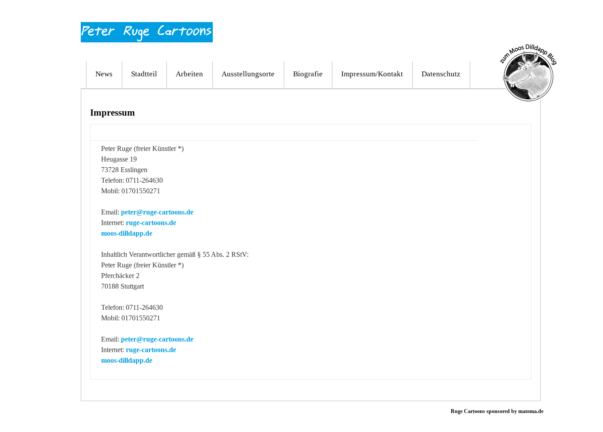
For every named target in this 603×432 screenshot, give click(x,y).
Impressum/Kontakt (372, 74)
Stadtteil (144, 74)
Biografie (308, 74)
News (104, 74)
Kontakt (523, 12)
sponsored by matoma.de (514, 411)
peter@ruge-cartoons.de (157, 212)
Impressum (494, 12)
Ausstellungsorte (248, 74)
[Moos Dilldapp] (528, 48)
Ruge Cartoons (468, 411)
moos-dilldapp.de (126, 233)
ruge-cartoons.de (151, 222)
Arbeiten (189, 74)
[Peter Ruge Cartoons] (147, 26)
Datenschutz (441, 74)
